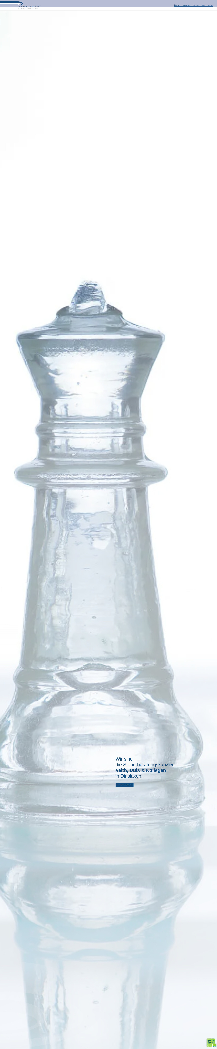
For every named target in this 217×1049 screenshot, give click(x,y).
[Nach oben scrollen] (25, 5)
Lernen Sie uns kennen (124, 785)
